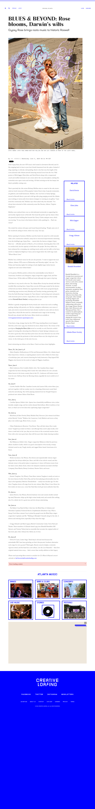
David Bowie (74, 190)
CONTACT (41, 701)
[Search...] (9, 8)
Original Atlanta (47, 8)
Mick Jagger (74, 220)
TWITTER (39, 694)
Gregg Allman (74, 235)
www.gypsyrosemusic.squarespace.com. (20, 318)
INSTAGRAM (52, 694)
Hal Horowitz (16, 158)
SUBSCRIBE (88, 8)
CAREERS (57, 701)
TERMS (72, 701)
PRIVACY (65, 701)
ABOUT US (33, 701)
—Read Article (70, 199)
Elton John (74, 205)
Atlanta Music (47, 574)
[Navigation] (5, 8)
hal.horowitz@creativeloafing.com (25, 558)
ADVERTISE (24, 701)
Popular (14, 8)
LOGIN (82, 8)
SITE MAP (49, 701)
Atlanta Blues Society (74, 332)
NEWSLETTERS (67, 694)
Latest (20, 8)
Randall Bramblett (74, 266)
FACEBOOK (26, 694)
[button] (85, 623)
